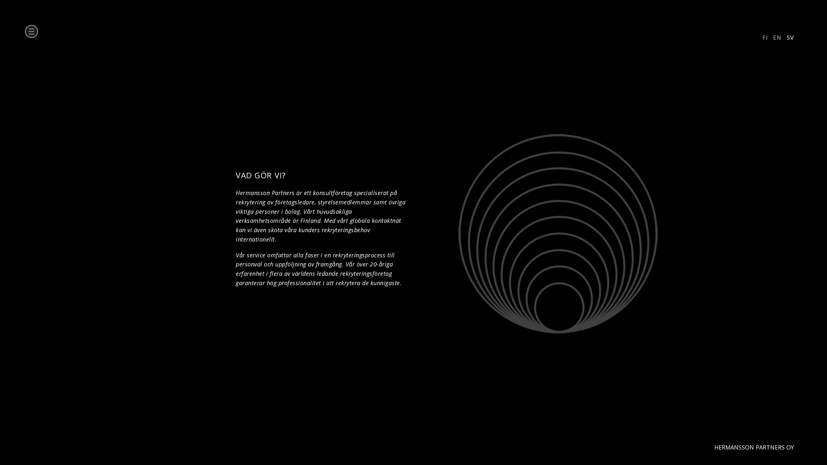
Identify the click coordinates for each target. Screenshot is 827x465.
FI (765, 37)
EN (777, 37)
